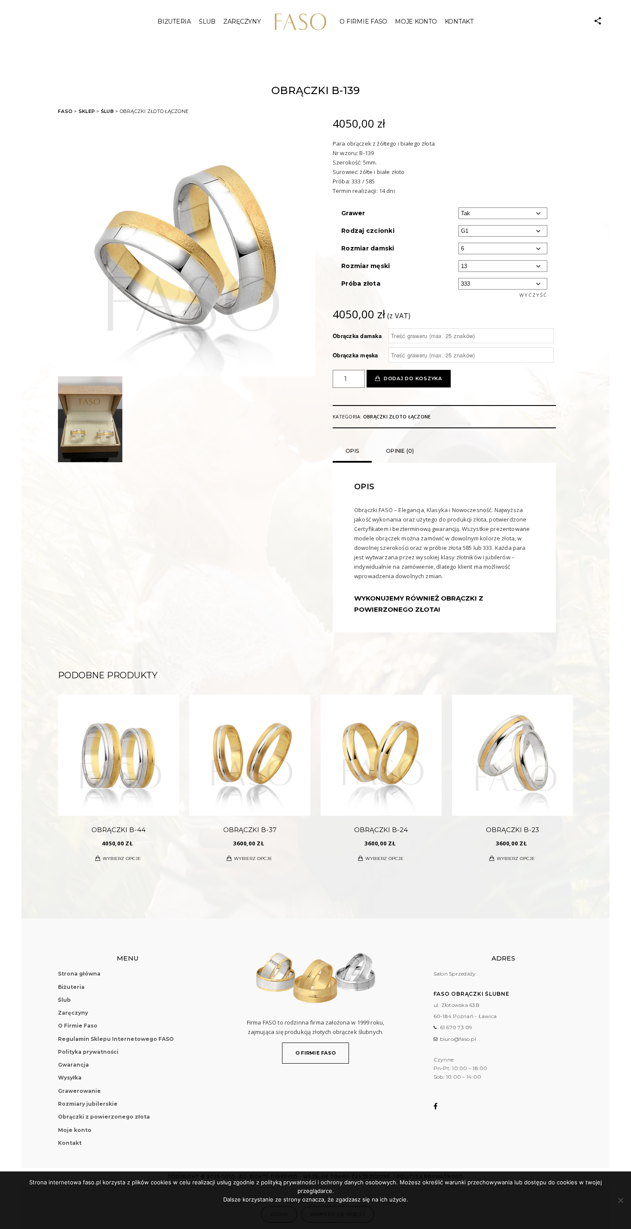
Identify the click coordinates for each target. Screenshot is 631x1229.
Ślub (107, 111)
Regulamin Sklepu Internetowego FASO (116, 1039)
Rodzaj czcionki (367, 231)
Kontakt (459, 21)
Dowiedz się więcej (337, 1214)
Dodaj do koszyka (413, 378)
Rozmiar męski (365, 266)
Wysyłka (70, 1077)
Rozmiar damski (367, 248)
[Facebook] (441, 1106)
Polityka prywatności (88, 1052)
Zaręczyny (242, 21)
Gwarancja (73, 1064)
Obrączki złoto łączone (397, 416)
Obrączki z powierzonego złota (104, 1116)
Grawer (353, 213)
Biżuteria (174, 21)
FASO (65, 111)
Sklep (87, 111)
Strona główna (79, 973)
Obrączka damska (357, 336)
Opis (352, 451)
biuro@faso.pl (458, 1039)
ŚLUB (207, 21)
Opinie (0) (400, 451)
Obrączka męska (355, 355)
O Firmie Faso (363, 21)
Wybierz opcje (122, 858)
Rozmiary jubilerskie (88, 1104)
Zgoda (279, 1214)
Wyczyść (533, 295)
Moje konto (416, 21)
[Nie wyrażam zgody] (620, 1200)
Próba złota (360, 283)
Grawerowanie (79, 1091)
